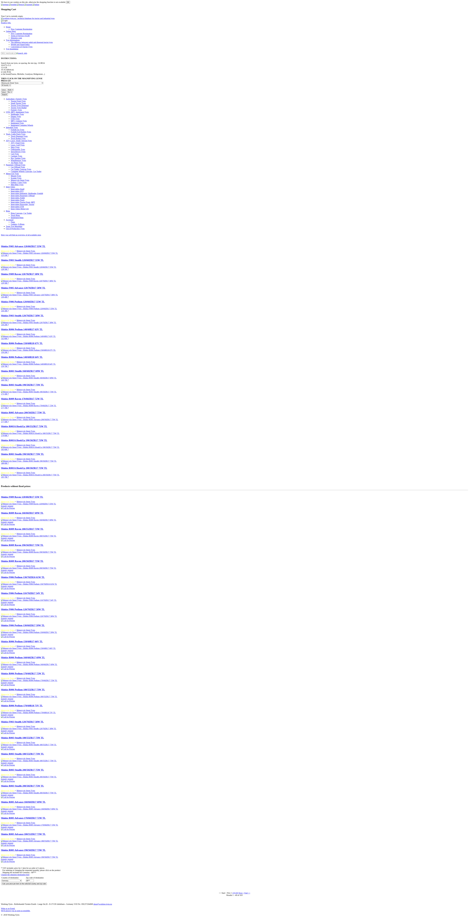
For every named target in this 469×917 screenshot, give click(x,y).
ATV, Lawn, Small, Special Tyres (19, 141)
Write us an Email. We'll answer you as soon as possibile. (15, 909)
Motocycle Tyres (12, 174)
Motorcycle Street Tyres (26, 251)
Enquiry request (7, 506)
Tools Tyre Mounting (14, 226)
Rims (8, 211)
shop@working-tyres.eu (102, 904)
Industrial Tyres (12, 127)
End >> (247, 893)
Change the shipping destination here (15, 875)
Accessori (9, 220)
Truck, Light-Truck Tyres (15, 134)
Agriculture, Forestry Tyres (16, 99)
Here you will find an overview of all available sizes (21, 235)
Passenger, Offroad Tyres (15, 165)
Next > (241, 893)
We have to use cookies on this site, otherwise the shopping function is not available (33, 2)
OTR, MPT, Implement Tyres (17, 112)
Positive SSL (6, 23)
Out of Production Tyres (15, 229)
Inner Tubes (10, 187)
